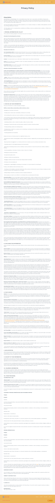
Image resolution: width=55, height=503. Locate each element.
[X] (50, 500)
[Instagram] (52, 500)
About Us (50, 496)
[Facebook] (48, 500)
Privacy (37, 496)
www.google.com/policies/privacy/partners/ (41, 86)
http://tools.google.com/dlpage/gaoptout (11, 88)
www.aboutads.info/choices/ (10, 321)
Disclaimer (45, 496)
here (37, 464)
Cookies (41, 496)
